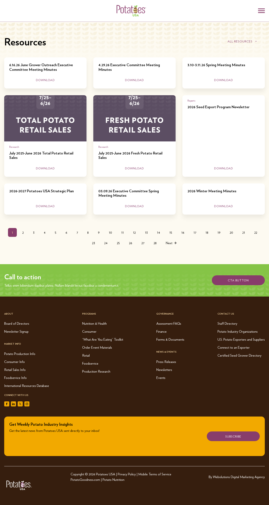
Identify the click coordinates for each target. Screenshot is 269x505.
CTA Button (238, 280)
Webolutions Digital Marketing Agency (239, 476)
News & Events (166, 351)
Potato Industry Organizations (238, 331)
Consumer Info (14, 361)
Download (45, 80)
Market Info (12, 343)
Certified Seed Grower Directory (239, 355)
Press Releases (166, 361)
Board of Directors (16, 323)
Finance (161, 331)
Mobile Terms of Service (154, 474)
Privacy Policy (127, 474)
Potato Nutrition (113, 479)
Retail (86, 355)
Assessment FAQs (168, 323)
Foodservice (90, 363)
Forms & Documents (170, 339)
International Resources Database (26, 385)
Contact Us (226, 313)
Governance (165, 313)
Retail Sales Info (15, 369)
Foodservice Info (15, 377)
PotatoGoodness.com (85, 479)
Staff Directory (227, 323)
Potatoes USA (105, 474)
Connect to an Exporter (234, 347)
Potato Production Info (19, 353)
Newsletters (164, 369)
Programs (89, 313)
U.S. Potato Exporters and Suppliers (241, 339)
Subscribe (233, 436)
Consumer (89, 331)
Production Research (96, 371)
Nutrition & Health (94, 323)
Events (160, 377)
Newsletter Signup (16, 331)
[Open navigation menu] (261, 10)
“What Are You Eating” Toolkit (102, 339)
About (8, 313)
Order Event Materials (97, 347)
